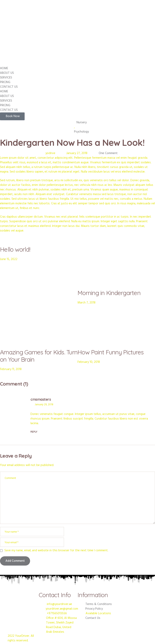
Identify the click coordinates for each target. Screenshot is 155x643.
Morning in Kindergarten (109, 293)
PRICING (5, 82)
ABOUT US (7, 73)
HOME (4, 68)
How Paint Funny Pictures (110, 352)
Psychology (81, 132)
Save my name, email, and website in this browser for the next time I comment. (56, 550)
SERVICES (6, 77)
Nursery (81, 122)
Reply (33, 431)
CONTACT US (9, 86)
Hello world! (15, 249)
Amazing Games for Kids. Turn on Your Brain (39, 355)
